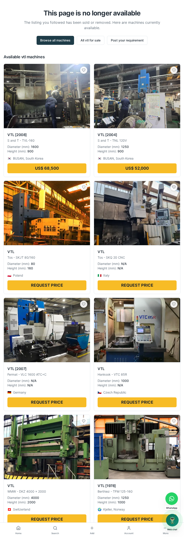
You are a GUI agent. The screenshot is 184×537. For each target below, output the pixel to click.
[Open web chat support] (172, 520)
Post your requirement (127, 40)
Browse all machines (55, 40)
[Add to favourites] (83, 70)
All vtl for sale (91, 40)
